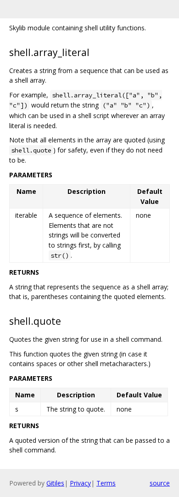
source (160, 483)
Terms (106, 483)
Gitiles (55, 483)
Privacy (80, 483)
